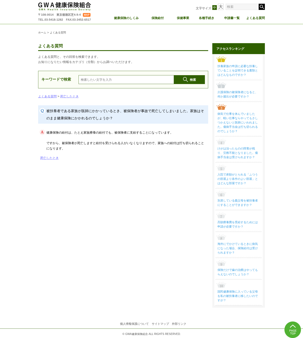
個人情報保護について (134, 323)
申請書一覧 (232, 18)
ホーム (42, 32)
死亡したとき (69, 96)
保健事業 (183, 18)
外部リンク (179, 323)
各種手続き (206, 18)
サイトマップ (160, 323)
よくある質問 (255, 18)
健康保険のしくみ (126, 18)
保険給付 (158, 18)
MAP (86, 14)
